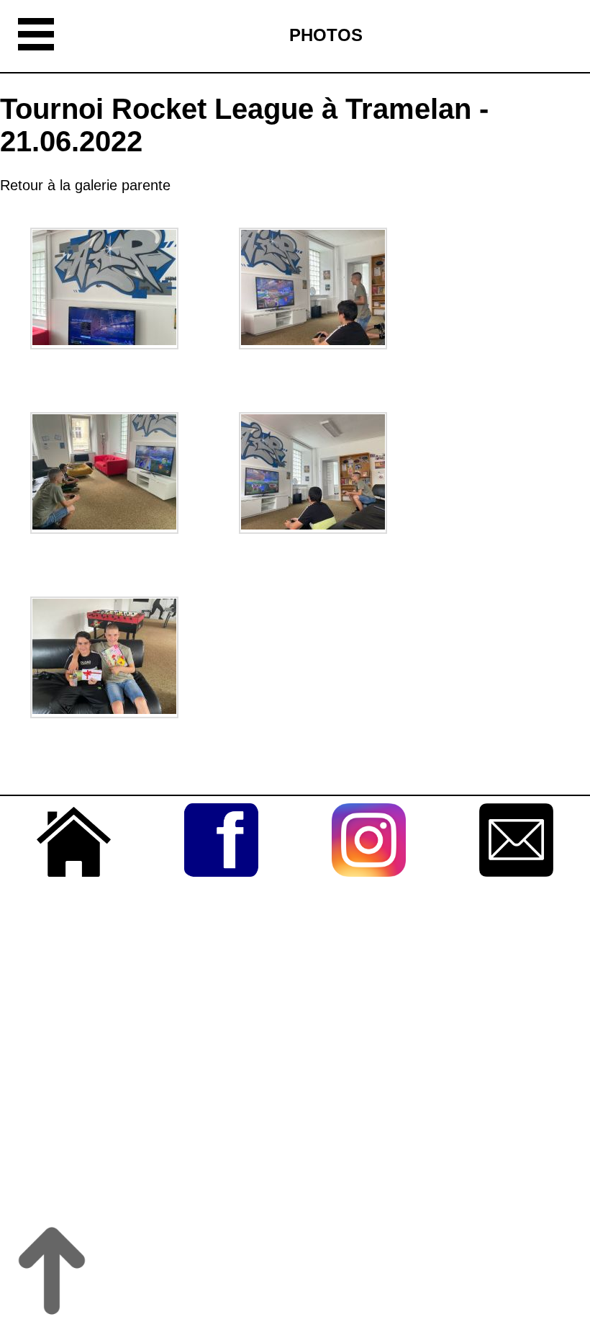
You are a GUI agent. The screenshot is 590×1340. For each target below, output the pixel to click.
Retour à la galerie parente (85, 185)
